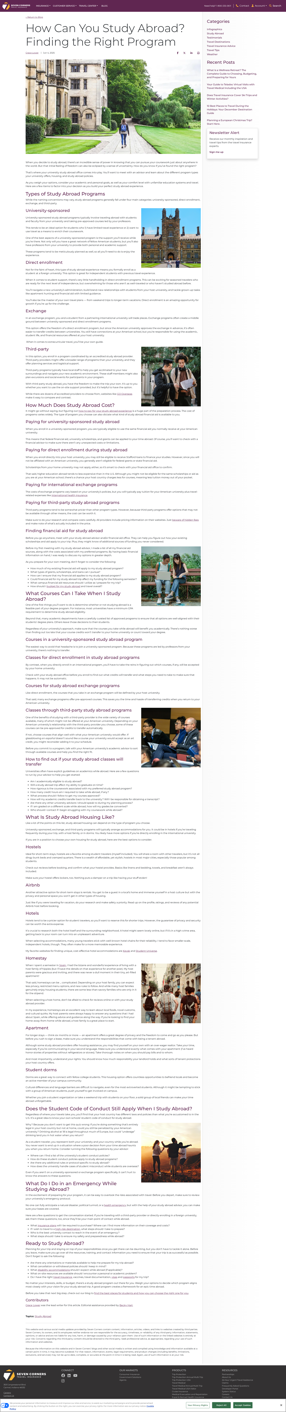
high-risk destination (67, 1229)
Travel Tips (213, 50)
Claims (225, 1383)
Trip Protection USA (181, 1380)
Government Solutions (130, 1377)
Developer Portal (230, 1389)
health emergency (115, 1205)
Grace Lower (33, 1305)
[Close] (281, 1405)
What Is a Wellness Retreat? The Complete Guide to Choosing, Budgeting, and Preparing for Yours (232, 74)
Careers (7, 1393)
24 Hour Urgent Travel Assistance (237, 1380)
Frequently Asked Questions (235, 1386)
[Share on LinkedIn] (191, 53)
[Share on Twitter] (184, 53)
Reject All (221, 1405)
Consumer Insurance (129, 1374)
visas (114, 1277)
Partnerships (228, 1374)
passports (129, 1277)
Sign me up (216, 152)
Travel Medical (178, 1383)
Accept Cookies (243, 1405)
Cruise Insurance (180, 1391)
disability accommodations (54, 1270)
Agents (122, 1380)
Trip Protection (179, 1374)
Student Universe (146, 951)
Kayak (126, 951)
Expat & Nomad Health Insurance (188, 1397)
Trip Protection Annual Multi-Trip (187, 1377)
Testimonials (214, 37)
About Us (226, 1377)
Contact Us (9, 1396)
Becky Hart (126, 1305)
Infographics (214, 29)
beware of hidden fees (185, 520)
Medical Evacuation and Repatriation (189, 1394)
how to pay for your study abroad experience (105, 411)
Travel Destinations (218, 41)
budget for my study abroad (63, 586)
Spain (62, 965)
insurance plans (47, 1225)
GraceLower (32, 52)
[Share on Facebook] (178, 53)
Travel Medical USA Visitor (184, 1389)
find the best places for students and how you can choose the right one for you (141, 1293)
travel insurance (62, 1277)
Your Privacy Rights (198, 1405)
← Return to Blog (34, 17)
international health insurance (69, 495)
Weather (212, 54)
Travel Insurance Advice (221, 46)
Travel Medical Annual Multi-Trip (187, 1386)
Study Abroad (43, 1316)
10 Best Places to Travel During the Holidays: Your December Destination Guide (229, 110)
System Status (229, 1391)
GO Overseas (124, 394)
